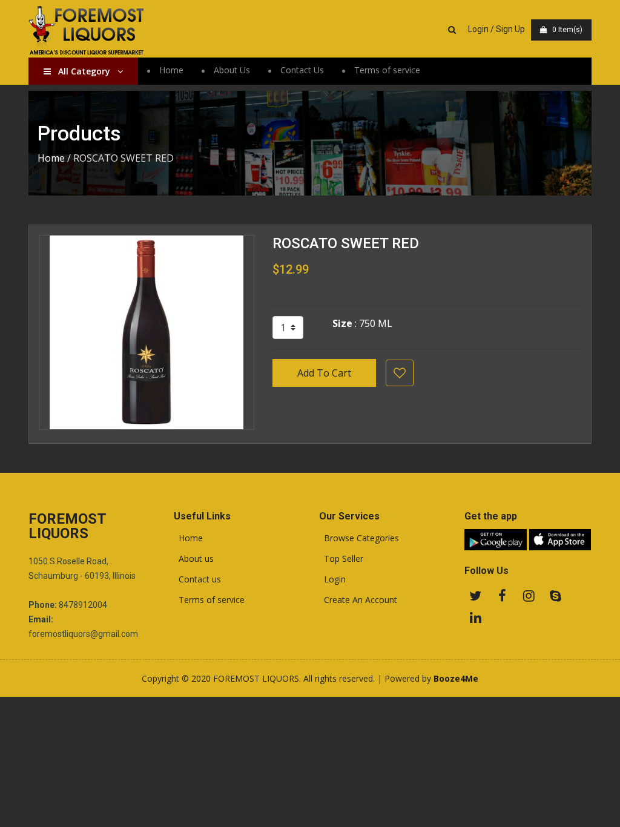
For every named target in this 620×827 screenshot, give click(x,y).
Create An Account (358, 600)
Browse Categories (359, 538)
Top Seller (341, 559)
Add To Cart (324, 373)
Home (171, 70)
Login (332, 579)
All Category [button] (84, 71)
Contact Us (302, 70)
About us (194, 559)
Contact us (197, 579)
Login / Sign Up (496, 29)
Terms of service (387, 70)
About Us (232, 70)
